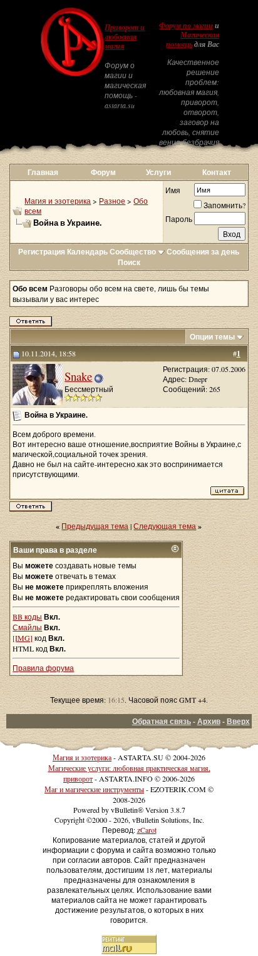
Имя (172, 190)
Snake (78, 376)
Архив (208, 721)
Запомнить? (224, 205)
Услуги (158, 172)
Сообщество (133, 251)
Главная (43, 172)
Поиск (129, 262)
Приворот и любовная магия (125, 37)
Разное (112, 201)
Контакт (216, 172)
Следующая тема (164, 526)
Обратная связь (161, 721)
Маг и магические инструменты (94, 789)
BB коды (27, 616)
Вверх (238, 721)
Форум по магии (186, 25)
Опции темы (212, 336)
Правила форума (43, 668)
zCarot (147, 830)
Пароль (178, 219)
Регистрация (41, 251)
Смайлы (27, 627)
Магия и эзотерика (57, 201)
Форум (103, 172)
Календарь (87, 251)
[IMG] (23, 638)
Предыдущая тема (94, 526)
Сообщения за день (203, 251)
